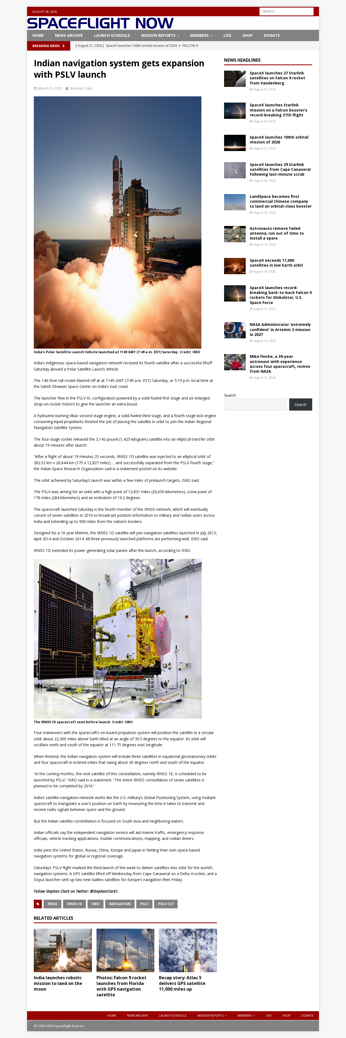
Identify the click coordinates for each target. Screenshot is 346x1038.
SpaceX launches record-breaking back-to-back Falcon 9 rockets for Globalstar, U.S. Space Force (281, 295)
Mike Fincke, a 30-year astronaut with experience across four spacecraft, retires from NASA (280, 364)
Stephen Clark (81, 88)
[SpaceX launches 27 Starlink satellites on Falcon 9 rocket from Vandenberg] (235, 79)
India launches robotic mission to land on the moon (58, 983)
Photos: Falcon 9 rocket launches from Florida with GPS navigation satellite (122, 986)
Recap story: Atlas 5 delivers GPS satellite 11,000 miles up (182, 983)
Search (230, 395)
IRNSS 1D (74, 904)
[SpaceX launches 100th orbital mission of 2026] (235, 143)
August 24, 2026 (264, 121)
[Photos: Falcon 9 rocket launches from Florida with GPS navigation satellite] (126, 950)
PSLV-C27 (166, 904)
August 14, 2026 (264, 341)
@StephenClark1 (104, 891)
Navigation (120, 904)
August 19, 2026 (264, 212)
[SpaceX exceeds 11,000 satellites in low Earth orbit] (235, 266)
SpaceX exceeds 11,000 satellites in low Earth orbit (276, 263)
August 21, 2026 (264, 148)
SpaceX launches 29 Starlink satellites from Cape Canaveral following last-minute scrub (280, 169)
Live (227, 35)
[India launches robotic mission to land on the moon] (63, 950)
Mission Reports (158, 35)
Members (199, 35)
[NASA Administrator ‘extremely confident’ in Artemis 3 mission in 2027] (235, 330)
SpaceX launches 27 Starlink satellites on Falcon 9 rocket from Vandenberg (277, 77)
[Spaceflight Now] (100, 26)
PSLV (144, 904)
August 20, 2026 (264, 180)
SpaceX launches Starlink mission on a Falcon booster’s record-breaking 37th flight (278, 109)
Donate (272, 35)
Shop (247, 35)
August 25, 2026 (264, 89)
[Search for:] (287, 11)
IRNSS (52, 904)
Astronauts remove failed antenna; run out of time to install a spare (277, 233)
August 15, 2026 (264, 309)
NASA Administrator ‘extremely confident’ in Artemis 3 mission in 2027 (280, 329)
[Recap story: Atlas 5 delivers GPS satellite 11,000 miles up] (188, 950)
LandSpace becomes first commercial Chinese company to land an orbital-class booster (281, 201)
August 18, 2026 (264, 244)
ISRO (95, 904)
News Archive (69, 35)
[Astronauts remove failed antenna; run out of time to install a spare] (235, 234)
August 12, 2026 (264, 377)
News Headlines (242, 60)
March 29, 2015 (50, 88)
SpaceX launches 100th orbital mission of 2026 (279, 140)
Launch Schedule (112, 35)
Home (38, 35)
